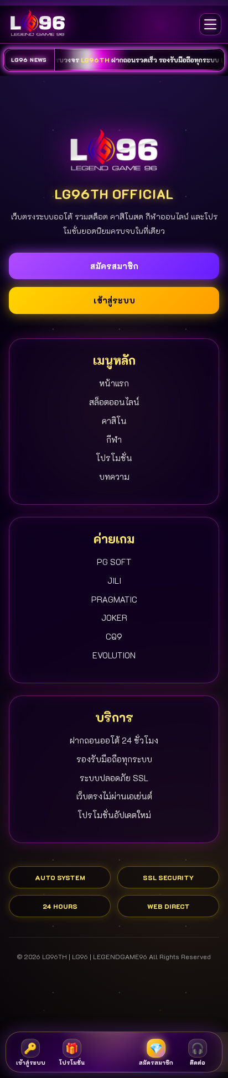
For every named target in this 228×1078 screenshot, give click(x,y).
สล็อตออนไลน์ (114, 401)
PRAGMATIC (114, 599)
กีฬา (114, 439)
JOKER (114, 617)
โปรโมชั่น (114, 457)
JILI (114, 580)
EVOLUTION (114, 655)
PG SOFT (114, 561)
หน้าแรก (114, 383)
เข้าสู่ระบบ (114, 300)
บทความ (114, 476)
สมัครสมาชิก (114, 265)
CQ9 (114, 636)
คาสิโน (114, 420)
